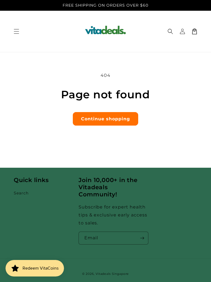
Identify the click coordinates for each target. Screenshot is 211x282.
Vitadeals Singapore (112, 274)
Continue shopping (105, 118)
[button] (16, 31)
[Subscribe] (142, 238)
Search (21, 193)
